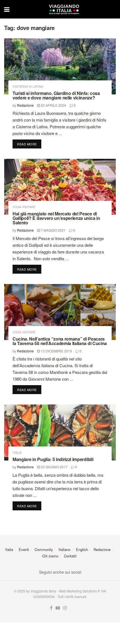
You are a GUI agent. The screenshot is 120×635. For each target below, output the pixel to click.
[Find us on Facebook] (51, 608)
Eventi (24, 549)
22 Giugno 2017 (54, 466)
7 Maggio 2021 (53, 230)
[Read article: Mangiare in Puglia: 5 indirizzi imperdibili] (60, 432)
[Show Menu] (6, 9)
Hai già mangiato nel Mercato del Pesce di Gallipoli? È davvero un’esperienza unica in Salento (56, 218)
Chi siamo (50, 556)
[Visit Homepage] (63, 9)
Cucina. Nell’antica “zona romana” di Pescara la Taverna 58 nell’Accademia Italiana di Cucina (60, 341)
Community (44, 549)
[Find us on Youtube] (58, 608)
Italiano (64, 549)
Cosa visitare (24, 206)
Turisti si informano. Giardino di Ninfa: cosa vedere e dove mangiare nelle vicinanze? (56, 95)
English (82, 549)
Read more (29, 143)
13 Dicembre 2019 (56, 350)
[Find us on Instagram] (65, 608)
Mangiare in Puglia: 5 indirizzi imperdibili (53, 459)
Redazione (25, 105)
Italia (17, 452)
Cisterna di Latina (28, 86)
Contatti (70, 556)
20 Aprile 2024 (53, 105)
